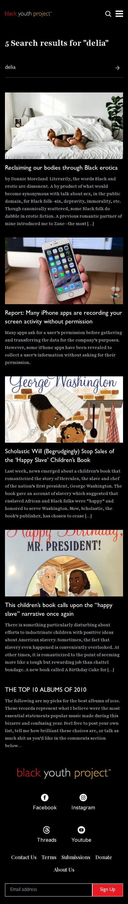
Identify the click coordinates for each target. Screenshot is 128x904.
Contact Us (24, 857)
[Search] (117, 68)
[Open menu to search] (108, 14)
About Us (64, 869)
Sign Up (107, 890)
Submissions (76, 857)
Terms (49, 857)
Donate (103, 857)
